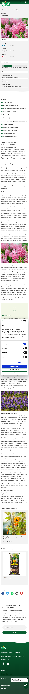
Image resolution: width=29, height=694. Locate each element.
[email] (16, 593)
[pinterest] (21, 593)
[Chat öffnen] (26, 686)
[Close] (21, 2)
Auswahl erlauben (14, 369)
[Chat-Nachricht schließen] (27, 679)
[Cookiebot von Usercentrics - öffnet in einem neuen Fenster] (21, 321)
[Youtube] (8, 664)
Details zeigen (21, 362)
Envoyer (14, 632)
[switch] (25, 348)
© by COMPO (3, 688)
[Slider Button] (26, 27)
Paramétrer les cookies (5, 685)
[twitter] (7, 593)
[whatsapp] (12, 593)
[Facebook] (3, 664)
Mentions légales (4, 678)
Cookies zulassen (14, 366)
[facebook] (2, 593)
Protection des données (6, 682)
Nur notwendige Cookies (14, 372)
